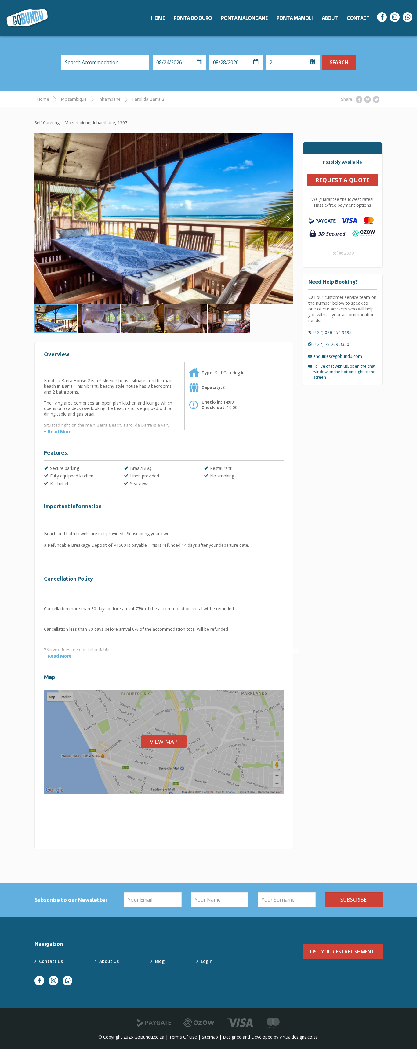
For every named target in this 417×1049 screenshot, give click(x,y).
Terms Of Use (183, 1037)
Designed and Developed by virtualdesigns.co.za (270, 1037)
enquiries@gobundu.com (337, 356)
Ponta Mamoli (295, 18)
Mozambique (74, 99)
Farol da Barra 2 (148, 99)
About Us (109, 961)
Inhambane (109, 99)
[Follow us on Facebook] (382, 17)
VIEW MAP (164, 742)
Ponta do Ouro (193, 18)
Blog (160, 961)
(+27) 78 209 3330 (331, 344)
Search (339, 62)
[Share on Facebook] (359, 99)
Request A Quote (342, 180)
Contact (358, 18)
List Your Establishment (342, 951)
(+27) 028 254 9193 (332, 332)
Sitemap (210, 1037)
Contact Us (51, 961)
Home (158, 18)
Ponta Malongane (244, 18)
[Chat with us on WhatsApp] (407, 17)
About (330, 18)
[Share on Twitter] (376, 99)
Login (206, 961)
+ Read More (57, 431)
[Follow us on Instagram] (395, 17)
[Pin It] (367, 99)
